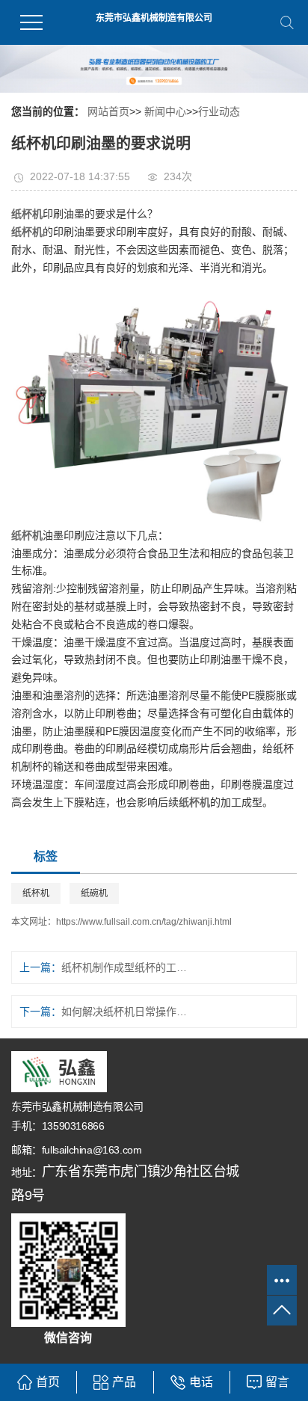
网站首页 (108, 111)
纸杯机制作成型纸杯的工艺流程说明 (128, 967)
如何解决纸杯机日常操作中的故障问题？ (128, 1011)
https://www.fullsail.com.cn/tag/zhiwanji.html (144, 922)
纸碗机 (94, 893)
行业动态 (219, 111)
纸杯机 (35, 893)
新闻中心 (165, 111)
